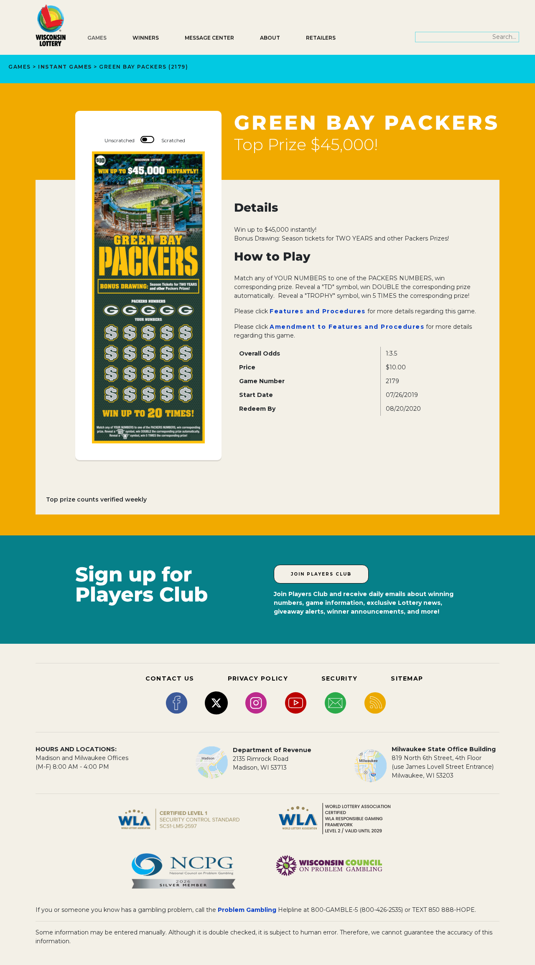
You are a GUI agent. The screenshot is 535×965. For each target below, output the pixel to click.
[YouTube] (295, 702)
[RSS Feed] (375, 702)
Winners (145, 38)
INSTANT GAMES (65, 67)
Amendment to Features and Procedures (347, 326)
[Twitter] (216, 702)
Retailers (321, 38)
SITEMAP (407, 678)
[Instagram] (256, 702)
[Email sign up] (335, 702)
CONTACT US (169, 678)
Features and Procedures (318, 311)
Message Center (209, 38)
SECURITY (339, 678)
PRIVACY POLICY (258, 678)
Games (97, 38)
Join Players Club (321, 574)
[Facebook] (176, 702)
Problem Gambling (247, 910)
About (270, 38)
